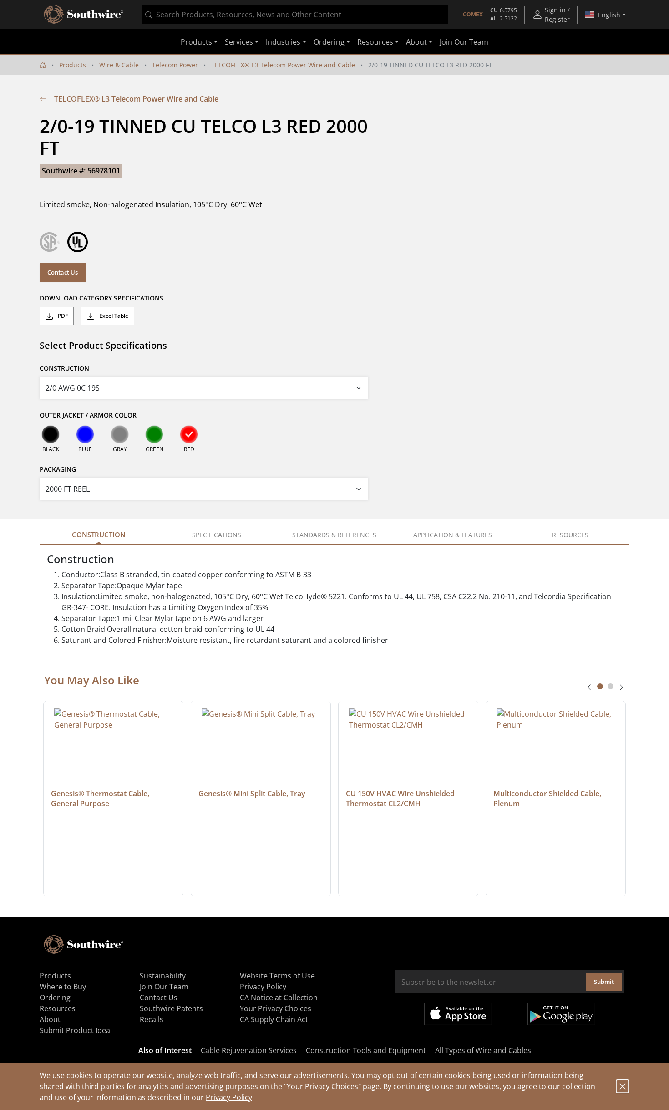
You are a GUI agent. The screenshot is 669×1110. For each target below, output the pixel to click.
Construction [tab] (99, 534)
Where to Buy (63, 987)
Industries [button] (283, 42)
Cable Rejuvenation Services (249, 1050)
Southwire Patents (171, 1008)
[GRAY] (120, 434)
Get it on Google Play (561, 1014)
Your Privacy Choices (275, 1008)
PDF (62, 316)
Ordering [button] (329, 42)
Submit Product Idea (75, 1030)
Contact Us (62, 272)
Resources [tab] (570, 534)
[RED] (189, 434)
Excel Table (113, 316)
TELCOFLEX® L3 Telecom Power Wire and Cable (283, 65)
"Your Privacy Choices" (322, 1086)
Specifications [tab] (216, 534)
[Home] (43, 65)
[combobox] (295, 14)
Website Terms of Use (277, 976)
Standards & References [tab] (334, 534)
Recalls (151, 1019)
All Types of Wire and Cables (483, 1050)
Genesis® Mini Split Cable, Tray (251, 794)
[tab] (600, 686)
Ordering (55, 998)
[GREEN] (154, 434)
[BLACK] (50, 434)
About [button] (416, 42)
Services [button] (239, 42)
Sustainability (163, 976)
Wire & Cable (119, 65)
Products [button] (196, 42)
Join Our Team (464, 42)
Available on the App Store (458, 1014)
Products (72, 65)
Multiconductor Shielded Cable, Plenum (548, 799)
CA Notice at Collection (279, 998)
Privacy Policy (229, 1097)
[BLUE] (85, 434)
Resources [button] (375, 42)
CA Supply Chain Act (274, 1019)
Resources (58, 1008)
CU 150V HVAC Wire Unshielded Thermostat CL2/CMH (401, 799)
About (50, 1019)
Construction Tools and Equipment (366, 1050)
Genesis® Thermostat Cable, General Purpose (101, 799)
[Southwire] (84, 14)
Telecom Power (175, 65)
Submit (604, 982)
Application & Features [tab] (452, 534)
